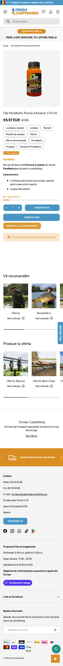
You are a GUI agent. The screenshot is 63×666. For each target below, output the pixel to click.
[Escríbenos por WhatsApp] (56, 649)
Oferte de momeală (16, 140)
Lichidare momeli (15, 127)
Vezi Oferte (31, 435)
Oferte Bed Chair (44, 381)
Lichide (34, 127)
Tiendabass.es (15, 521)
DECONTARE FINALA (31, 31)
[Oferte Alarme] (15, 363)
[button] (57, 11)
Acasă (5, 46)
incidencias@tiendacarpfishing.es (29, 494)
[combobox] (31, 21)
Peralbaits (37, 140)
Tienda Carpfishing (16, 658)
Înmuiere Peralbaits (30, 146)
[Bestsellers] (44, 296)
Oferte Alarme (16, 381)
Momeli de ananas (15, 134)
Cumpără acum (31, 217)
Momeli (47, 127)
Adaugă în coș (42, 207)
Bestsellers (44, 313)
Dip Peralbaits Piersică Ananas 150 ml (25, 46)
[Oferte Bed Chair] (44, 363)
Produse (10, 146)
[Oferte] (15, 296)
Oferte (33, 134)
